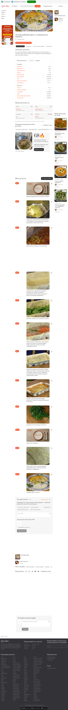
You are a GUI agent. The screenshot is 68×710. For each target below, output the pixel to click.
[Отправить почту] (65, 646)
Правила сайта (22, 706)
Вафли (25, 673)
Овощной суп (4, 664)
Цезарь (14, 681)
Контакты (46, 706)
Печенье (25, 663)
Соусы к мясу (36, 679)
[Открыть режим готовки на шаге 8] (51, 380)
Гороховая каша (16, 696)
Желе (25, 691)
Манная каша (15, 685)
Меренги (26, 700)
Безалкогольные (37, 700)
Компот (35, 676)
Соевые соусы (36, 687)
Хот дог (2, 697)
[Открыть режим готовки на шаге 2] (51, 201)
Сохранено (3, 10)
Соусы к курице (37, 681)
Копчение (36, 666)
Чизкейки (26, 688)
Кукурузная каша (16, 693)
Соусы (35, 678)
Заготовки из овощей (38, 661)
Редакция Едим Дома (51, 668)
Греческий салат (16, 675)
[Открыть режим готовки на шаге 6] (51, 323)
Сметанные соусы (37, 690)
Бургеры (3, 694)
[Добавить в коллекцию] (65, 119)
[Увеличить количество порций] (33, 60)
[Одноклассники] (29, 571)
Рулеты (25, 670)
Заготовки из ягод (37, 664)
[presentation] (34, 523)
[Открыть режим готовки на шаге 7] (51, 351)
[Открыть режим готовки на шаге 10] (51, 430)
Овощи (2, 684)
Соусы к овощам (37, 684)
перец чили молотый (22, 80)
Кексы (25, 669)
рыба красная (20, 68)
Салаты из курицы (16, 664)
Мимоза (14, 679)
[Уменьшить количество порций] (29, 60)
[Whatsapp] (35, 571)
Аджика (35, 693)
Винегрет (15, 673)
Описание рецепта (20, 46)
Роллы (14, 660)
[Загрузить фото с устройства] (19, 523)
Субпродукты (4, 678)
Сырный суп (3, 661)
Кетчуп (35, 694)
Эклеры (25, 697)
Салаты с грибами (16, 667)
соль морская (20, 82)
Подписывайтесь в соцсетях (33, 642)
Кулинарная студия (51, 657)
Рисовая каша (16, 687)
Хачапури (26, 672)
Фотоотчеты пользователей (38, 46)
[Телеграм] (32, 571)
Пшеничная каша (16, 697)
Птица (2, 676)
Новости (3, 16)
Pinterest (26, 648)
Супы (2, 657)
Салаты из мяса (16, 663)
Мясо (2, 675)
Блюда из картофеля (38, 667)
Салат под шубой (16, 678)
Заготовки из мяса (37, 660)
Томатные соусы (37, 688)
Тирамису (26, 696)
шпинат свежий (20, 74)
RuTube (33, 647)
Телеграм (26, 647)
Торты (25, 682)
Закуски (3, 687)
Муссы (25, 693)
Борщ (2, 669)
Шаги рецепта (49, 46)
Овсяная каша (16, 688)
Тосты (14, 657)
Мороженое (26, 685)
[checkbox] (17, 527)
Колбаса (3, 688)
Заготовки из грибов (38, 663)
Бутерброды (3, 691)
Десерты (26, 681)
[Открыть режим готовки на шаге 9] (51, 406)
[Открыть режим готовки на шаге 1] (51, 183)
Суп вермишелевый (5, 666)
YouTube (34, 644)
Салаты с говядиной (17, 666)
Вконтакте (26, 644)
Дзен (38, 644)
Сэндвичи (3, 696)
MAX (33, 648)
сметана (19, 87)
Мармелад (26, 690)
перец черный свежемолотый (24, 95)
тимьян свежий (20, 76)
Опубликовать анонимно (24, 527)
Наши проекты (52, 654)
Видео (2, 18)
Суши (14, 658)
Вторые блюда (4, 673)
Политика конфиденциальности (31, 706)
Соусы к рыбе (36, 682)
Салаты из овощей (17, 670)
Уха (2, 670)
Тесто (14, 700)
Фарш (2, 679)
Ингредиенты (28, 46)
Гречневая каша (16, 690)
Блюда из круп (37, 669)
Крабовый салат (16, 676)
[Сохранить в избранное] (63, 119)
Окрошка (3, 672)
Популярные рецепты (8, 654)
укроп (18, 93)
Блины (25, 661)
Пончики (26, 675)
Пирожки (26, 664)
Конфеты (26, 684)
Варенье (35, 673)
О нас (49, 666)
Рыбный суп (3, 663)
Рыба (2, 681)
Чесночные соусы (37, 691)
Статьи (2, 14)
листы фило (19, 66)
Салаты (14, 661)
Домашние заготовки (38, 658)
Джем (35, 675)
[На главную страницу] (5, 6)
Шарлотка (26, 678)
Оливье (14, 672)
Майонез (35, 696)
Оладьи (25, 667)
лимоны (19, 72)
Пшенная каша (16, 684)
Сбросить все (47, 507)
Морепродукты (4, 682)
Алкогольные (36, 699)
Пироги (25, 660)
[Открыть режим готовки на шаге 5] (51, 300)
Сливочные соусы (37, 685)
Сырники (26, 666)
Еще (51, 129)
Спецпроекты (50, 660)
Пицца (25, 658)
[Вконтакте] (26, 571)
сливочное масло (21, 70)
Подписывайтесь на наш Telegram (20, 1)
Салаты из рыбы (16, 669)
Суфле (25, 699)
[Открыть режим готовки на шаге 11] (51, 448)
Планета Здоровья (7, 1)
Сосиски (3, 690)
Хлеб (25, 657)
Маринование (36, 672)
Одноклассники (27, 645)
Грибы (2, 685)
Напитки (35, 697)
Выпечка (14, 699)
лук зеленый (20, 91)
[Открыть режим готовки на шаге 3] (51, 228)
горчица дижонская (21, 89)
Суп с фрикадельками (5, 667)
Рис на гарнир (36, 670)
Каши (14, 682)
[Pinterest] (38, 571)
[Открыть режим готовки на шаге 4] (51, 273)
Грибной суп (3, 660)
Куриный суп (3, 658)
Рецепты (3, 12)
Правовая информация (40, 706)
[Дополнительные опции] (46, 708)
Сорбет (35, 657)
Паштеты (3, 693)
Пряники (26, 679)
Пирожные (26, 687)
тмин (18, 78)
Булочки (25, 676)
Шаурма (3, 699)
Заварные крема (27, 694)
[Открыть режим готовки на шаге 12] (51, 474)
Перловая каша (16, 694)
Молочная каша (16, 691)
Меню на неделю (31, 1)
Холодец (3, 700)
